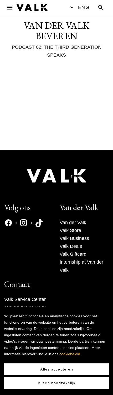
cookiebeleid (69, 354)
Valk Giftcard (73, 254)
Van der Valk (73, 222)
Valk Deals (71, 246)
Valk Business (74, 238)
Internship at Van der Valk (81, 266)
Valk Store (70, 230)
